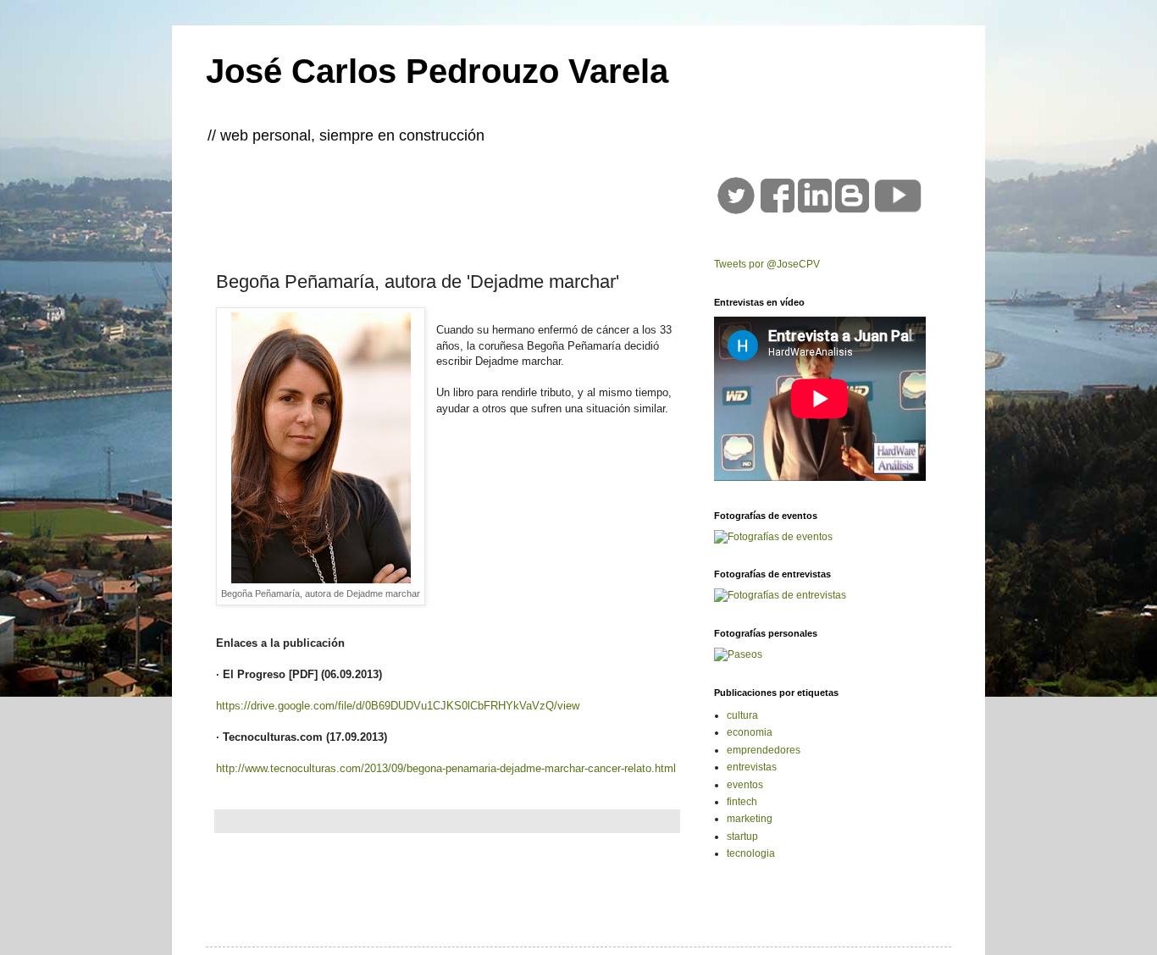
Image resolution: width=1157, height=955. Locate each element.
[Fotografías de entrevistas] (780, 595)
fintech (742, 802)
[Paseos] (738, 654)
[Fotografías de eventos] (773, 537)
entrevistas (752, 767)
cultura (742, 715)
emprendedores (763, 750)
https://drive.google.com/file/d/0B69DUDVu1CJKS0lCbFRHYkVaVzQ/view (397, 705)
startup (742, 836)
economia (749, 732)
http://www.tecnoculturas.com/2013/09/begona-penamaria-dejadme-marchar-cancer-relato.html (446, 768)
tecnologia (751, 853)
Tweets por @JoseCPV (767, 264)
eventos (745, 785)
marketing (749, 819)
